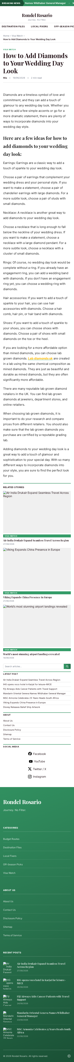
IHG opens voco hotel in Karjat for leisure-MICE (27, 684)
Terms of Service (11, 738)
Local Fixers (39, 26)
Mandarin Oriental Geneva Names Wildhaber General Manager (34, 693)
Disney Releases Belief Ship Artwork (21, 707)
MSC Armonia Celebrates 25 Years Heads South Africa (31, 698)
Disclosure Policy (12, 729)
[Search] (67, 666)
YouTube (39, 761)
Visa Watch (17, 35)
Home (6, 35)
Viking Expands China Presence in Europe (27, 597)
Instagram (39, 776)
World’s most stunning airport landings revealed (31, 654)
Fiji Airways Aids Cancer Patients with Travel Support (30, 689)
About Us (8, 720)
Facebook (39, 753)
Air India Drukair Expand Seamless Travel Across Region (36, 540)
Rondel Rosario (37, 15)
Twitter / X (39, 769)
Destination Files (12, 847)
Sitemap (7, 734)
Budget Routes (11, 838)
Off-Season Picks (13, 864)
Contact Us (9, 725)
